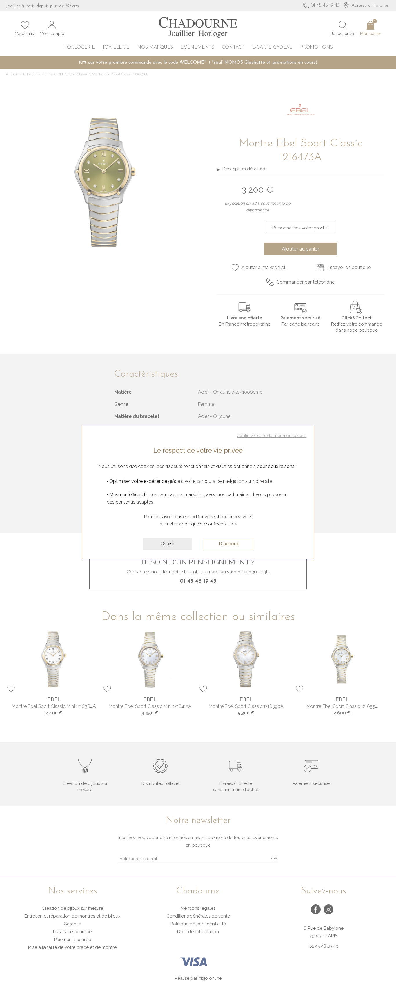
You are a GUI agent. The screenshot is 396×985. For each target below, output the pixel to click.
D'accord (228, 544)
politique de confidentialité (207, 524)
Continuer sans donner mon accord (271, 435)
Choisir (168, 544)
